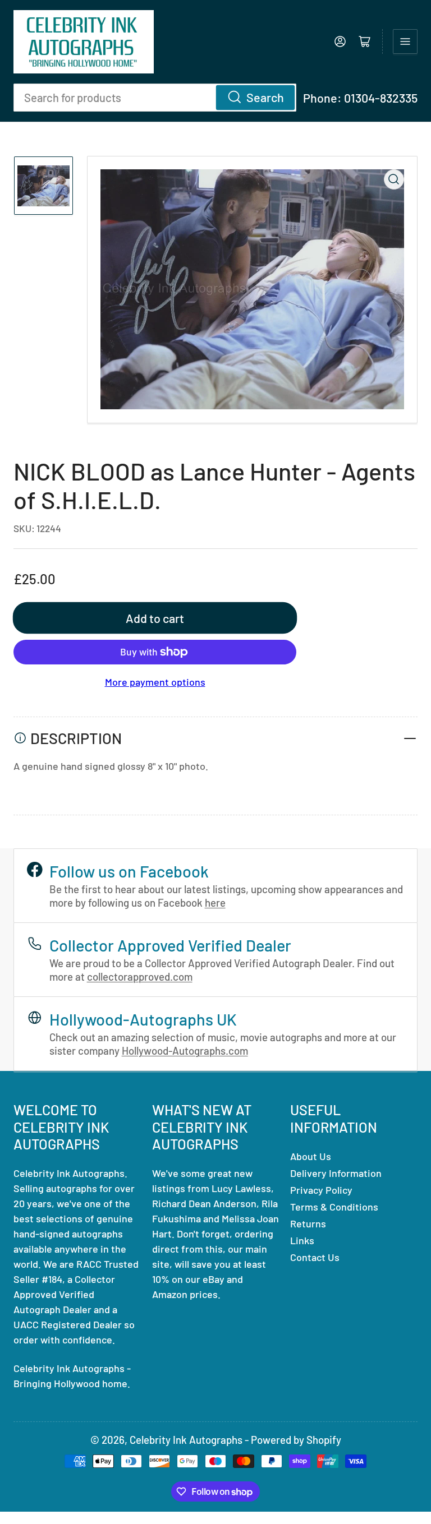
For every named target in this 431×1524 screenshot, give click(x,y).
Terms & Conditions (334, 1206)
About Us (310, 1156)
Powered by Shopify (296, 1439)
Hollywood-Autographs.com (185, 1050)
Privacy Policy (321, 1190)
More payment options (155, 682)
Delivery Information (336, 1173)
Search (265, 97)
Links (302, 1240)
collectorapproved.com (139, 976)
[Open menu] (405, 41)
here (215, 902)
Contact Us (315, 1257)
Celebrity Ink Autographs (186, 1439)
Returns (308, 1223)
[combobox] (154, 98)
